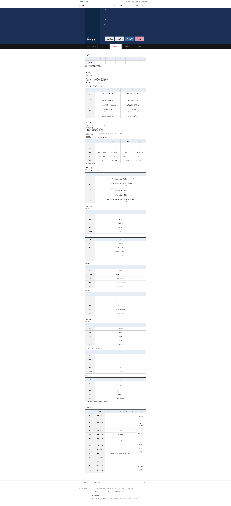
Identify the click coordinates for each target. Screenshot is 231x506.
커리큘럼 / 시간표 (116, 46)
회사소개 (80, 482)
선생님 (137, 5)
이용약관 (90, 482)
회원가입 (129, 1)
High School (130, 5)
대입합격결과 (144, 5)
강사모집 (85, 482)
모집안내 (103, 46)
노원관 (82, 5)
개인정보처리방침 (97, 482)
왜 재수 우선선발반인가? (91, 46)
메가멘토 (139, 46)
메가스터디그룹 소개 (143, 482)
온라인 (139, 39)
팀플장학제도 (127, 46)
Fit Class (122, 5)
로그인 (126, 1)
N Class (115, 5)
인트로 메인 (86, 1)
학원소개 (108, 5)
